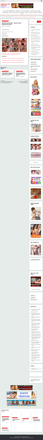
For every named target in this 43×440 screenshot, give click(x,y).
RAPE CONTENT (27, 10)
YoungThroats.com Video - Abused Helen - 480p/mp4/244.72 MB (13, 58)
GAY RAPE (31, 11)
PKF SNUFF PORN (33, 64)
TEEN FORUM (35, 12)
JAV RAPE (38, 10)
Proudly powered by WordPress (15, 437)
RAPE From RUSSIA (12, 11)
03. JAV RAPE (33, 35)
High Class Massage (34, 317)
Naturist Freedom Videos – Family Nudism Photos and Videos (21, 74)
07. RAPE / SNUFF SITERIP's (35, 41)
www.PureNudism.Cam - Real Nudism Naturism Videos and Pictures (35, 380)
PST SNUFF (22, 10)
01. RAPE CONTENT (34, 32)
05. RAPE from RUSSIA (35, 38)
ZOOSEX (26, 12)
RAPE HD (10, 12)
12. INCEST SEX (33, 51)
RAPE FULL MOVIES (38, 11)
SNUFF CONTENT (33, 10)
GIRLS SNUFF (6, 11)
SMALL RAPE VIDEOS (34, 69)
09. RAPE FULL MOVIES (35, 45)
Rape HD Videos (33, 62)
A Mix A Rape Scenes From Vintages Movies (35, 314)
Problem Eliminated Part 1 (35, 357)
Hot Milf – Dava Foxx (34, 344)
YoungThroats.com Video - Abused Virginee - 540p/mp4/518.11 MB (13, 60)
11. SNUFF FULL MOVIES (35, 49)
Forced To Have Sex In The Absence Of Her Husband (35, 324)
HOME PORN (40, 12)
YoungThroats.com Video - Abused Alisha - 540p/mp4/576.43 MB (13, 62)
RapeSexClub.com (34, 299)
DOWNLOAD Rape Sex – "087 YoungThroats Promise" (11, 53)
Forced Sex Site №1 (5, 5)
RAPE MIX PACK (15, 12)
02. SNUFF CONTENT (34, 33)
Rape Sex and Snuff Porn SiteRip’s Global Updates (5, 419)
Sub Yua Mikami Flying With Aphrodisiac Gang (35, 320)
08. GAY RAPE (33, 44)
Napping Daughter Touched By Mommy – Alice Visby (36, 337)
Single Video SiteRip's (5, 71)
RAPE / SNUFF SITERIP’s (25, 11)
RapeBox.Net (33, 295)
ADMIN (9, 75)
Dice (32, 311)
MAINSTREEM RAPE (5, 12)
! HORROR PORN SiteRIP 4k (10, 10)
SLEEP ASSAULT (18, 11)
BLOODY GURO (21, 12)
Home (4, 10)
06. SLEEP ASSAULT (34, 40)
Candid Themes (30, 437)
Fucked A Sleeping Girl (35, 352)
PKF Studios (17, 10)
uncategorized (33, 54)
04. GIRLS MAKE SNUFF (25, 418)
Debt (32, 340)
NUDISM (30, 12)
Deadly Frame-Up (34, 347)
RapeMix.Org (33, 297)
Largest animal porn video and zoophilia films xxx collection (7, 73)
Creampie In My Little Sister (35, 309)
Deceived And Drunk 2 (35, 329)
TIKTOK (22, 13)
